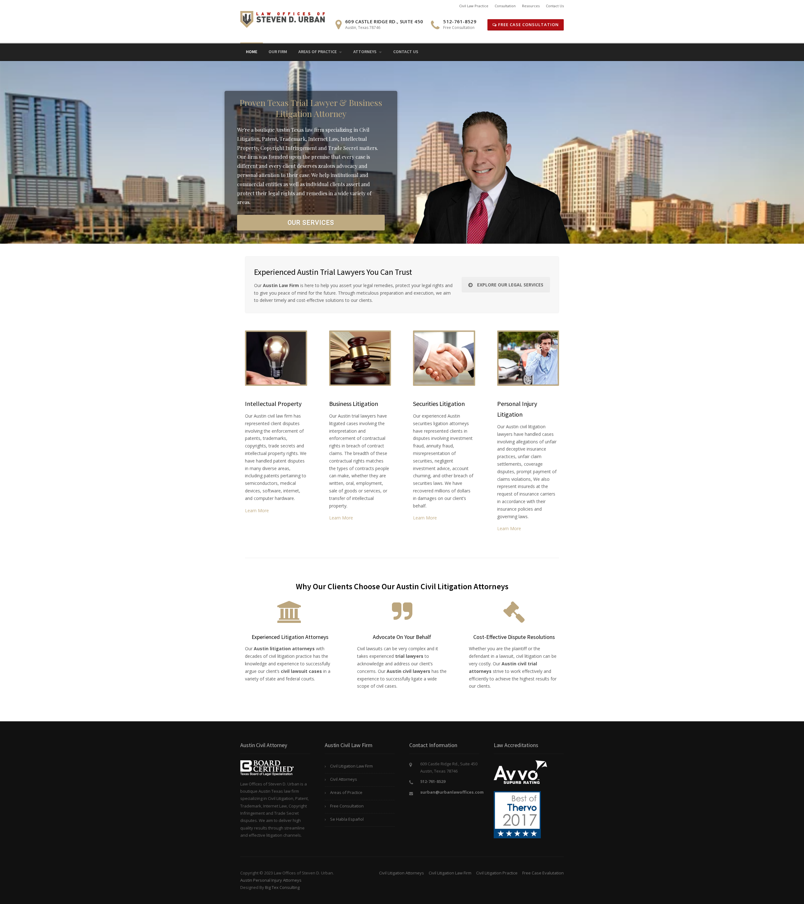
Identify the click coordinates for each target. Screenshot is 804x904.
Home (251, 51)
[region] (402, 152)
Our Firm (278, 51)
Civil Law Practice (473, 5)
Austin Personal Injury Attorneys (271, 880)
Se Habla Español (347, 819)
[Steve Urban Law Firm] (282, 19)
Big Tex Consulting (282, 887)
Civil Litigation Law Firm (351, 766)
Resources (531, 5)
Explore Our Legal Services (510, 285)
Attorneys (365, 51)
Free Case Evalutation (543, 873)
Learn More (257, 510)
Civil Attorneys (343, 779)
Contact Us (555, 5)
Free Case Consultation (528, 24)
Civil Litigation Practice (497, 873)
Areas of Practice (317, 51)
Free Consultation (347, 806)
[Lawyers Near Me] (517, 814)
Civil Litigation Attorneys (401, 873)
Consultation (505, 5)
